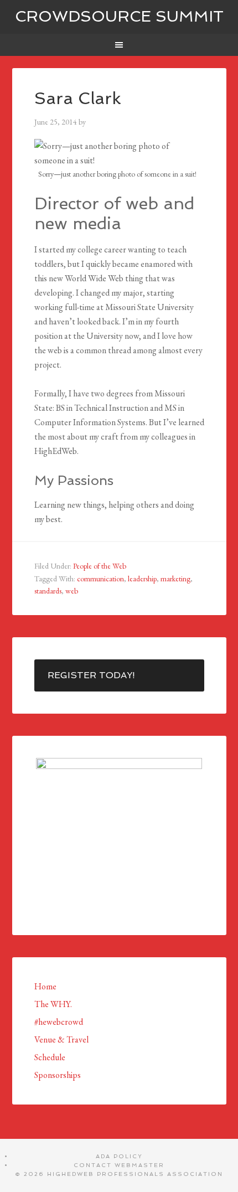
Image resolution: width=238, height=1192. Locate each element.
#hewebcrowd (58, 1022)
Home (45, 986)
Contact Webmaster (119, 1165)
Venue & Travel (61, 1039)
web (71, 591)
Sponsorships (57, 1075)
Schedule (49, 1057)
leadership (142, 579)
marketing (175, 579)
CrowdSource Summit (119, 16)
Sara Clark (77, 98)
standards (47, 591)
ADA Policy (119, 1156)
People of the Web (99, 566)
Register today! (91, 675)
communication (100, 579)
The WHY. (53, 1004)
